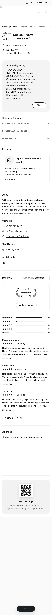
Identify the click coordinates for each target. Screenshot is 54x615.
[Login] (46, 10)
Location (23, 27)
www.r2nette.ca (13, 98)
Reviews (41, 27)
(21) (30, 38)
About (32, 27)
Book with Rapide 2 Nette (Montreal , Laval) (25, 168)
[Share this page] (39, 10)
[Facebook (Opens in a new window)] (4, 263)
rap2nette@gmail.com (17, 231)
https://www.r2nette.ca (17, 236)
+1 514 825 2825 (43, 3)
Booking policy (13, 249)
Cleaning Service (9, 27)
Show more (7, 358)
